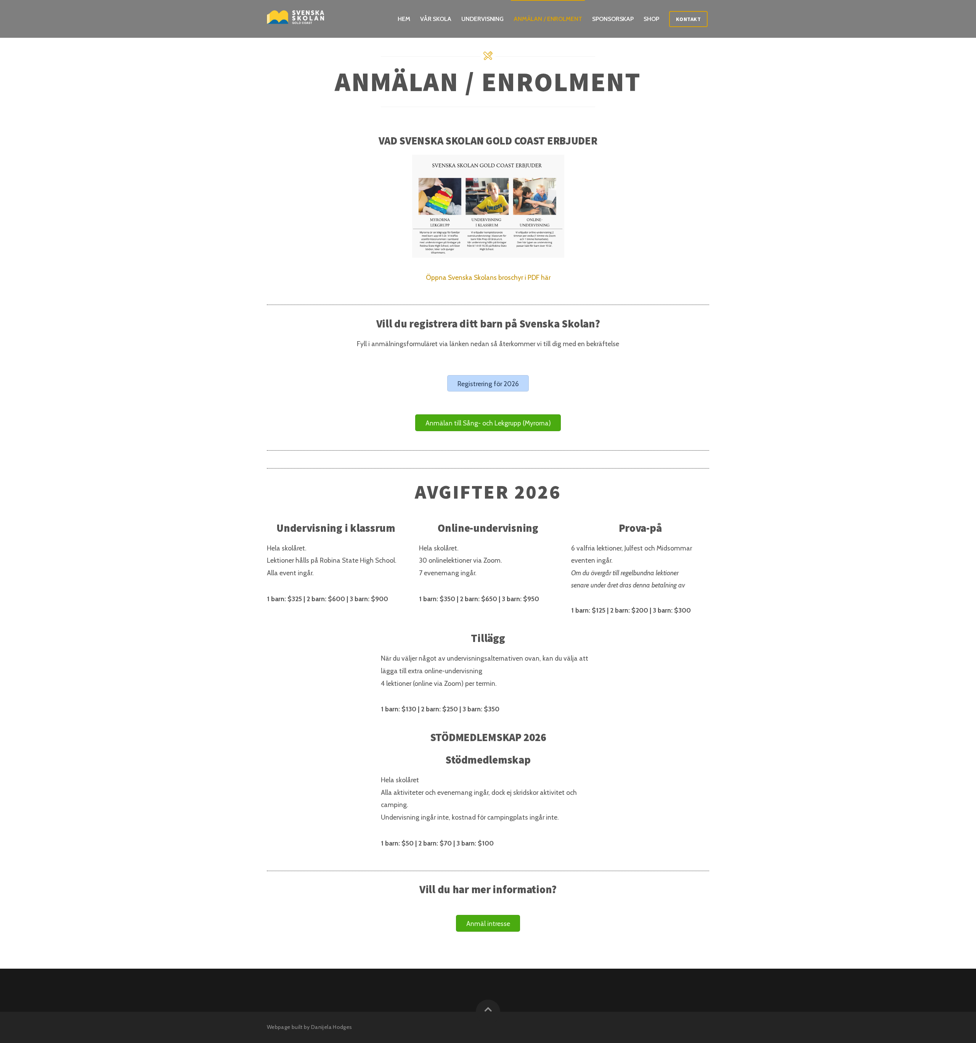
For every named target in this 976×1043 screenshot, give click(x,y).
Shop (651, 18)
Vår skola (435, 18)
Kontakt (688, 19)
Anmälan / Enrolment (548, 18)
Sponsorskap (613, 18)
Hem (404, 18)
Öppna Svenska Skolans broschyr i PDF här (488, 277)
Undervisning (482, 18)
